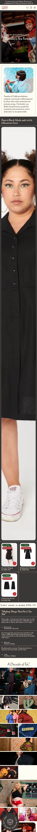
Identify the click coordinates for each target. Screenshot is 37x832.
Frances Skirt (9, 587)
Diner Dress (9, 557)
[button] (27, 8)
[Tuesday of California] (13, 8)
